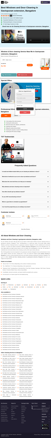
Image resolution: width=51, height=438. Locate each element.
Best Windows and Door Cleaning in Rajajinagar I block (13, 302)
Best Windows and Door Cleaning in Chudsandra (11, 294)
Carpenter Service (4, 417)
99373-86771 (35, 406)
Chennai (32, 284)
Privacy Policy (37, 434)
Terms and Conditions (45, 434)
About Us (13, 415)
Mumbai (45, 284)
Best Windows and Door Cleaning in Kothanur (11, 345)
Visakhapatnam (13, 289)
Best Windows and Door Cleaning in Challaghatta (12, 328)
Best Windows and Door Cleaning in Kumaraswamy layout (13, 332)
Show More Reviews (25, 229)
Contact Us (13, 413)
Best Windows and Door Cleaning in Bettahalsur (11, 334)
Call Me (25, 108)
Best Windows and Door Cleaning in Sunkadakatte (12, 343)
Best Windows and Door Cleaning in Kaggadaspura (12, 341)
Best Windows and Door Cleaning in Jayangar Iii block (12, 307)
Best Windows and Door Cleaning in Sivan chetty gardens (13, 311)
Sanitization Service (4, 420)
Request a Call (23, 74)
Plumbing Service (4, 419)
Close (25, 112)
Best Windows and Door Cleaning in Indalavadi (11, 317)
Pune (22, 413)
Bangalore (18, 284)
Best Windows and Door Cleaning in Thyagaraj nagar (12, 298)
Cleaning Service (4, 406)
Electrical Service (4, 415)
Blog (12, 409)
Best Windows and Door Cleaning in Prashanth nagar (12, 313)
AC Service (3, 411)
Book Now (45, 68)
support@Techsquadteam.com (37, 409)
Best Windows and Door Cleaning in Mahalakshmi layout (13, 315)
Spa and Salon (3, 413)
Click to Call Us (8, 74)
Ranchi (4, 284)
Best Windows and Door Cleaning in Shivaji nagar (12, 338)
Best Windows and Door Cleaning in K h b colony (11, 336)
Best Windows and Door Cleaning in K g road (11, 347)
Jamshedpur (23, 420)
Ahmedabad (5, 289)
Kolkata (22, 415)
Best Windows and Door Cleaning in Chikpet (11, 330)
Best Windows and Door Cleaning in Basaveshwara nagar (13, 300)
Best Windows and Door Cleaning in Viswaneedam (12, 319)
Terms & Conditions (14, 406)
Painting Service (4, 409)
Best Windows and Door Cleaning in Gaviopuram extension (13, 296)
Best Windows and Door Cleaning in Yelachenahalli (12, 309)
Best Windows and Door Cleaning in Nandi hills (11, 349)
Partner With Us (14, 419)
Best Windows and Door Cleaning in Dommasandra (12, 324)
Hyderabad (26, 284)
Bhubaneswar (10, 284)
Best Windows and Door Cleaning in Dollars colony (12, 326)
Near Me (12, 411)
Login (12, 417)
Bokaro (22, 422)
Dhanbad (39, 284)
